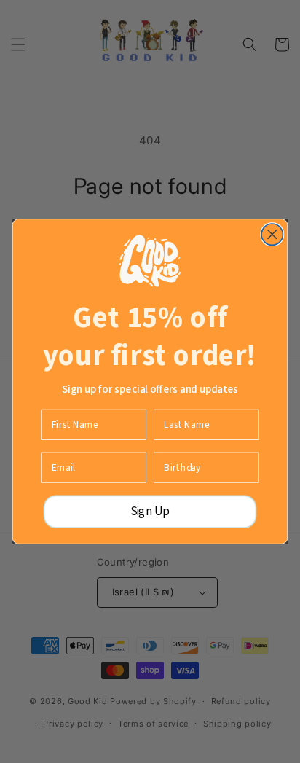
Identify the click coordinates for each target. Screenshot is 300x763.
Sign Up (150, 511)
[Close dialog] (272, 234)
